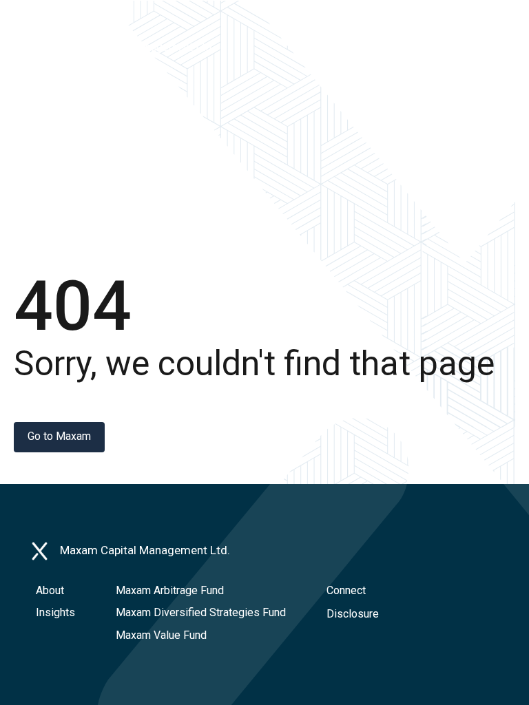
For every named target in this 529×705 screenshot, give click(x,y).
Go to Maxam (59, 436)
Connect (346, 590)
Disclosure (352, 613)
